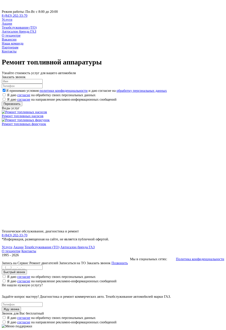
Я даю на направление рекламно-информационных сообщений (62, 99)
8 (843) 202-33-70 (14, 15)
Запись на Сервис (15, 263)
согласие (23, 95)
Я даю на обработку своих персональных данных (51, 95)
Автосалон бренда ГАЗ (19, 31)
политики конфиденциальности (64, 90)
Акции (7, 23)
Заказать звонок (99, 263)
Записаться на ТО (73, 263)
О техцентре (11, 35)
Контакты (9, 51)
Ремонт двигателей (44, 263)
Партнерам (10, 47)
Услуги (7, 19)
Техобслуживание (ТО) (19, 27)
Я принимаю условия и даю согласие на (86, 90)
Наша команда (12, 43)
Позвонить (119, 263)
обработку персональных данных (142, 90)
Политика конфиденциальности (200, 259)
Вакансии (9, 39)
